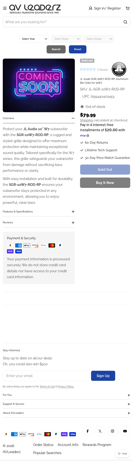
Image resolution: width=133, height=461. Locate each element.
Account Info (68, 445)
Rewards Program (97, 445)
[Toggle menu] (5, 8)
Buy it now (105, 183)
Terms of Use (47, 386)
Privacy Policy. (66, 386)
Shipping (86, 120)
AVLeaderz (12, 452)
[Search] (125, 22)
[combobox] (66, 22)
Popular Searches (47, 453)
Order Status (43, 445)
